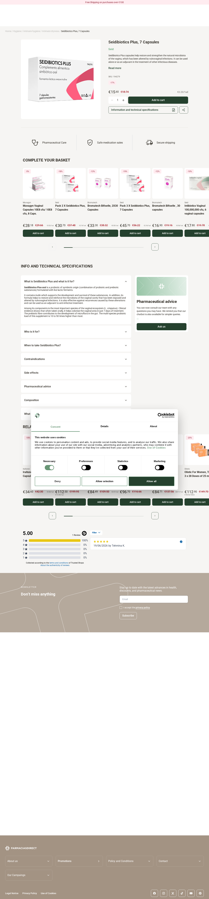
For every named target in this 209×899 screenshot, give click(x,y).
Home (8, 31)
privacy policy (143, 607)
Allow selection (104, 481)
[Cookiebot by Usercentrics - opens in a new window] (160, 415)
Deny (57, 481)
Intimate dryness (50, 31)
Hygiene (17, 31)
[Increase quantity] (123, 100)
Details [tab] (105, 426)
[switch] (86, 467)
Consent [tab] (55, 426)
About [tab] (153, 426)
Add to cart (38, 233)
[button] (79, 861)
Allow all (151, 481)
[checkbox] (121, 607)
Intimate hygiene (31, 31)
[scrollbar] (104, 247)
